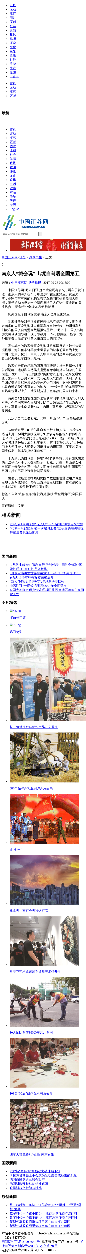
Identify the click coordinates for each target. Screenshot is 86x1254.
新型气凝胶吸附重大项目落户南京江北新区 (40, 1221)
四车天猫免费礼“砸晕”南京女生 (32, 1154)
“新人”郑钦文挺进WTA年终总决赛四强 (37, 581)
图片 (13, 17)
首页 (13, 5)
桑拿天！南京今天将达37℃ (29, 910)
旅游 (13, 64)
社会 (13, 26)
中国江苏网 (10, 257)
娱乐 (13, 51)
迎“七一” (16, 849)
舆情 (13, 30)
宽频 (13, 167)
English (14, 76)
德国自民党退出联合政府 (27, 1179)
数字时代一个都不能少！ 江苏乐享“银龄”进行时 (43, 1213)
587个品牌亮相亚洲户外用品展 (31, 788)
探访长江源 (18, 617)
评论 (13, 43)
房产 (13, 68)
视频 (13, 38)
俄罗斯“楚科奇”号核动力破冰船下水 (35, 1171)
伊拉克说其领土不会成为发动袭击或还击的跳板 (43, 1175)
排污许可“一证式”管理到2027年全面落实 (38, 585)
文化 (13, 47)
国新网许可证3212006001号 (21, 1241)
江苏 (13, 13)
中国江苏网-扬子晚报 (26, 282)
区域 (13, 96)
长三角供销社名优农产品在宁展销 (34, 727)
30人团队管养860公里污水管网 (31, 1032)
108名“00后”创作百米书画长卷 (31, 1093)
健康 (13, 55)
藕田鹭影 (16, 632)
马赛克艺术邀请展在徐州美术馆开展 (35, 971)
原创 (13, 22)
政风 (13, 34)
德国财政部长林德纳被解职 (29, 1183)
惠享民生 (35, 257)
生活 (13, 184)
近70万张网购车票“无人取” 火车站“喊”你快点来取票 (46, 524)
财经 (13, 59)
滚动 (13, 9)
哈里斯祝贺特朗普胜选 (26, 1188)
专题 (13, 72)
